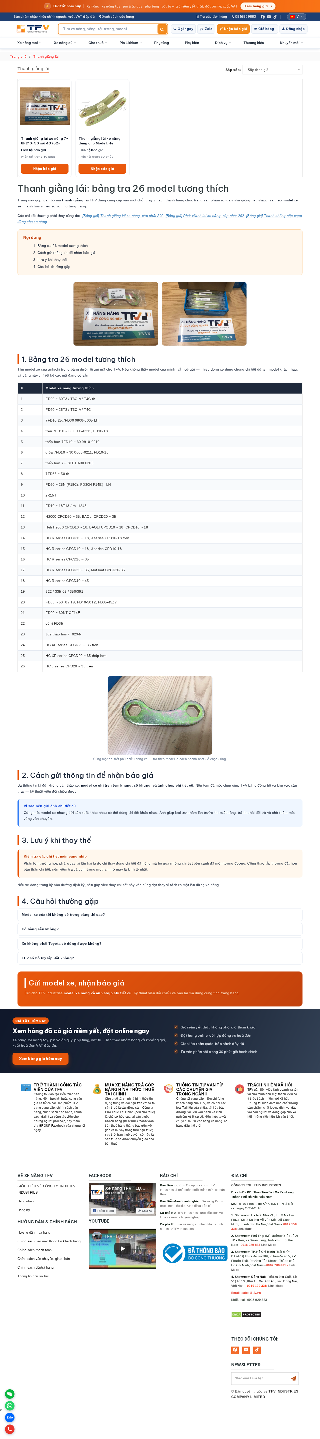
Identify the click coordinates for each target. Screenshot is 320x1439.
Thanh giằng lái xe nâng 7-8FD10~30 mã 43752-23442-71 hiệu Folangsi (44, 141)
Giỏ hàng (266, 29)
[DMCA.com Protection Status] (246, 1314)
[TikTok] (275, 17)
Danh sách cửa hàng (117, 16)
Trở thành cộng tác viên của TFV (58, 1087)
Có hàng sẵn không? (40, 929)
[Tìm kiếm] (162, 29)
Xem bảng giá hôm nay (40, 1058)
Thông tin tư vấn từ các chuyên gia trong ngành (199, 1089)
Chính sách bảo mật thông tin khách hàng (49, 1241)
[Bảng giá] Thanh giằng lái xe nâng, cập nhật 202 (123, 216)
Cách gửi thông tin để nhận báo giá (67, 253)
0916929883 (245, 16)
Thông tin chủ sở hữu (34, 1276)
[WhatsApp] (9, 1406)
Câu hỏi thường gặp (54, 267)
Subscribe (293, 1379)
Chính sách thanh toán (35, 1250)
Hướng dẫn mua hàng (34, 1232)
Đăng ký (24, 1210)
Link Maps (245, 1229)
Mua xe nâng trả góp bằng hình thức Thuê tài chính (129, 1089)
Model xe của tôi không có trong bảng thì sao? (63, 915)
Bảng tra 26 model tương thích (63, 246)
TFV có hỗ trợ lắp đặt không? (48, 958)
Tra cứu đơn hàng (213, 16)
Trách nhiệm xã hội (270, 1085)
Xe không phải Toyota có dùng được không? (62, 944)
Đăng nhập (295, 29)
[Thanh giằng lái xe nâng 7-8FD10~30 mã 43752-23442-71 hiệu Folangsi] (45, 106)
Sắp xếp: (233, 70)
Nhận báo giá (235, 29)
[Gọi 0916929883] (9, 1429)
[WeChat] (9, 1394)
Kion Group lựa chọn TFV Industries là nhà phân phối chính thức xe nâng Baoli (193, 1190)
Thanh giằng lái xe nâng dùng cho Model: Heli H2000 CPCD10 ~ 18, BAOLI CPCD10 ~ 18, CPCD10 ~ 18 (99, 141)
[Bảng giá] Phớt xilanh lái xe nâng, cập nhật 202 (205, 216)
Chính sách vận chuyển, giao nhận (44, 1259)
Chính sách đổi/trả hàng (36, 1267)
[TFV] (34, 29)
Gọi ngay (185, 29)
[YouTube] (269, 17)
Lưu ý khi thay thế (52, 260)
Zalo (209, 29)
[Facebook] (263, 17)
